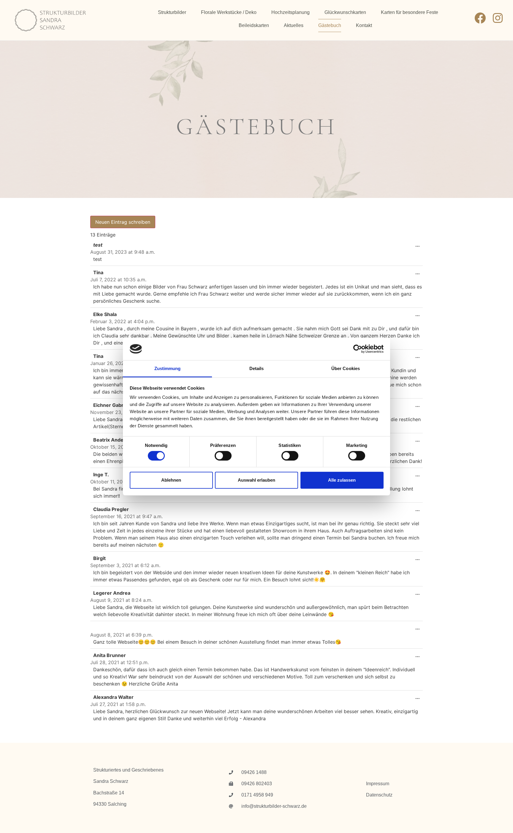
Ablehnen (171, 480)
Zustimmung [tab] (167, 368)
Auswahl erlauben (256, 480)
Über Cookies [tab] (345, 368)
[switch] (223, 455)
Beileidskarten (254, 25)
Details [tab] (256, 368)
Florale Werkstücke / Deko (228, 12)
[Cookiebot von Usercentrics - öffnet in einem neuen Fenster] (358, 349)
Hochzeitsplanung (290, 12)
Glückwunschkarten (345, 12)
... (419, 243)
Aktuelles (293, 25)
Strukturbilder (172, 12)
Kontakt (364, 25)
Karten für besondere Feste (409, 12)
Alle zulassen (342, 480)
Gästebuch (329, 25)
